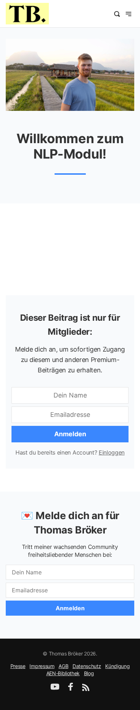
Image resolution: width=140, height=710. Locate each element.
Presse (17, 666)
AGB (63, 666)
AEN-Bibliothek (63, 673)
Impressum (41, 666)
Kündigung (117, 666)
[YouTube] (55, 689)
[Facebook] (70, 689)
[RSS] (85, 689)
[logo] (27, 13)
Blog (89, 673)
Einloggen (112, 452)
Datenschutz (87, 666)
